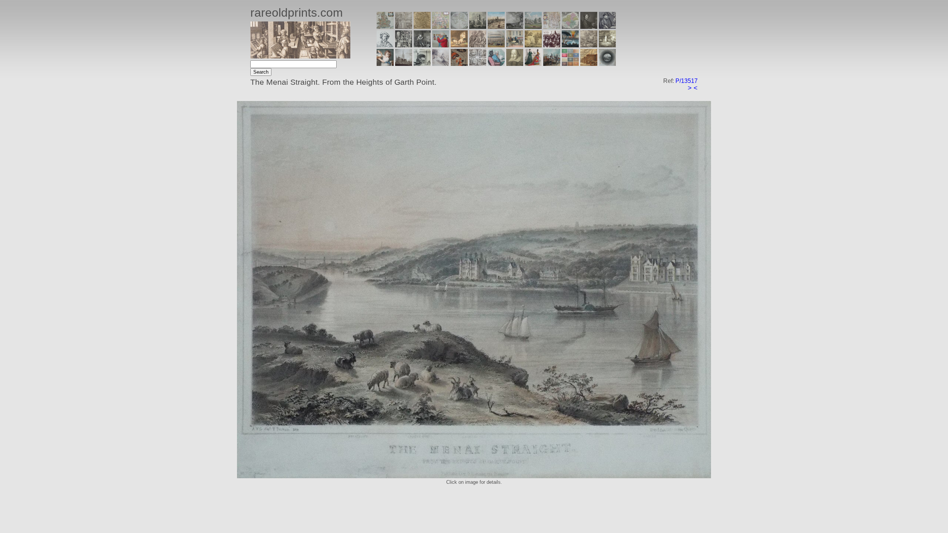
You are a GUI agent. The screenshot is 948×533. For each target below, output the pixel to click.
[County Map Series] (422, 27)
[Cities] (496, 27)
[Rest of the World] (459, 27)
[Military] (551, 64)
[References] (588, 64)
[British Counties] (385, 27)
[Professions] (496, 64)
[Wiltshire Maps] (551, 27)
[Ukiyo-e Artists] (459, 64)
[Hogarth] (422, 45)
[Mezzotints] (607, 45)
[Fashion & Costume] (533, 64)
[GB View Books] (570, 64)
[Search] (607, 64)
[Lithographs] (422, 64)
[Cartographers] (607, 27)
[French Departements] (570, 27)
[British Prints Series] (403, 27)
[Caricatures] (440, 45)
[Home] (300, 56)
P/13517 (686, 81)
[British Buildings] (477, 27)
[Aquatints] (403, 64)
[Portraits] (477, 45)
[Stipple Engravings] (385, 64)
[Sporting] (496, 45)
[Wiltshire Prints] (533, 27)
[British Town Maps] (440, 27)
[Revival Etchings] (440, 64)
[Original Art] (533, 45)
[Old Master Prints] (588, 45)
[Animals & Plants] (459, 45)
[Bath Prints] (514, 27)
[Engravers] (385, 45)
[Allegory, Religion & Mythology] (477, 64)
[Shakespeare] (514, 64)
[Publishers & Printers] (403, 45)
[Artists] (588, 27)
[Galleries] (570, 45)
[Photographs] (551, 45)
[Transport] (514, 45)
